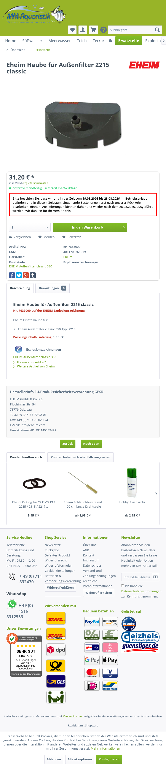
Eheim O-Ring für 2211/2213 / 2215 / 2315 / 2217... (33, 504)
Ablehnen (54, 759)
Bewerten (74, 237)
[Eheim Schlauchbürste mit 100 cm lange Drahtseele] (83, 483)
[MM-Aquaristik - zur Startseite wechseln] (34, 14)
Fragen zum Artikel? (31, 362)
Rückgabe (52, 550)
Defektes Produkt (57, 555)
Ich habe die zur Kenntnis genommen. (141, 591)
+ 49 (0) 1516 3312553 (19, 611)
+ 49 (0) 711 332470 (30, 579)
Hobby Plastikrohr (132, 502)
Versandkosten (72, 716)
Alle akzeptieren (80, 759)
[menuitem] (135, 29)
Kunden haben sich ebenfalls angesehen (80, 457)
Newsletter (53, 545)
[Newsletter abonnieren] (155, 577)
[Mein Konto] (82, 29)
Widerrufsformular (58, 565)
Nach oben (91, 444)
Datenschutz (92, 565)
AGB (86, 550)
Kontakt (88, 555)
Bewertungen (52, 288)
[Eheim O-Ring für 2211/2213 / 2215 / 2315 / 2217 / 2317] (33, 483)
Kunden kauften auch (26, 457)
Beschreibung (20, 288)
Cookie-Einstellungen (60, 571)
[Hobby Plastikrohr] (132, 483)
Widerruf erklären (60, 587)
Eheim (67, 257)
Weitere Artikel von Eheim (35, 366)
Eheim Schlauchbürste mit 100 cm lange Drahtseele (83, 504)
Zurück (67, 444)
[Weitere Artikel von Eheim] (144, 68)
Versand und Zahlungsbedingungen (99, 573)
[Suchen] (157, 29)
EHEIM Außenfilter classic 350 (30, 266)
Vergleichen (22, 237)
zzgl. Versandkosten (35, 183)
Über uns (89, 545)
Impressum (91, 560)
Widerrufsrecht (56, 560)
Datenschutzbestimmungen (141, 591)
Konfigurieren (109, 759)
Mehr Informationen (105, 748)
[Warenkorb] (93, 29)
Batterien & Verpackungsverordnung (63, 578)
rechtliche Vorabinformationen (97, 583)
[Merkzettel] (72, 29)
